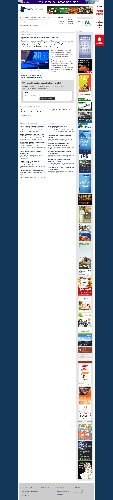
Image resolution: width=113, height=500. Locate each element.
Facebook (62, 17)
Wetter (49, 21)
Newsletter (60, 23)
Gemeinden (43, 21)
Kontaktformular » (79, 492)
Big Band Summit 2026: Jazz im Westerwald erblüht (29, 162)
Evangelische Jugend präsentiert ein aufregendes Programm (59, 160)
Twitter (41, 492)
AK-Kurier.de (61, 20)
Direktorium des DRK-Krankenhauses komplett (59, 136)
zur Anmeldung (26, 116)
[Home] (20, 13)
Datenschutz (70, 21)
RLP (49, 17)
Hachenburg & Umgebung (33, 75)
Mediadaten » (60, 494)
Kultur (44, 17)
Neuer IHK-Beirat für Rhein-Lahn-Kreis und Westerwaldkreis (61, 168)
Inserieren (70, 17)
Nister (27, 31)
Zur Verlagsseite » (26, 495)
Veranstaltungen (30, 21)
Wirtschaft (33, 17)
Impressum (70, 23)
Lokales (22, 21)
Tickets (79, 21)
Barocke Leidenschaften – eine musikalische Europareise (57, 127)
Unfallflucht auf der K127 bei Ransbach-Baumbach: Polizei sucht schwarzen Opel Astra (32, 172)
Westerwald (24, 25)
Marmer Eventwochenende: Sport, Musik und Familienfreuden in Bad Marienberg (32, 135)
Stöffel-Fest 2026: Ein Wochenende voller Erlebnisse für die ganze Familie (32, 127)
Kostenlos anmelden (47, 98)
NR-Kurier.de (61, 21)
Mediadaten (70, 19)
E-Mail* (26, 92)
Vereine (39, 17)
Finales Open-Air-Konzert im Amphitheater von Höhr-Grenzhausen (33, 143)
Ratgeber (38, 21)
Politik (27, 17)
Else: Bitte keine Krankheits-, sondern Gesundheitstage (59, 152)
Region (22, 17)
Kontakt (69, 25)
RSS (41, 490)
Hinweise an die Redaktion (34, 77)
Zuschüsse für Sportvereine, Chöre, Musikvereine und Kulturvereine (59, 144)
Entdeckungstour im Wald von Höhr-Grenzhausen (31, 152)
